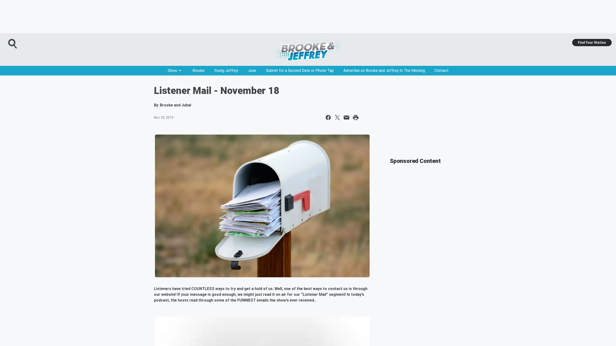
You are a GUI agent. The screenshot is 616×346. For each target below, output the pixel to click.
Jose (252, 70)
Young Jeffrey (226, 70)
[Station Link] (308, 49)
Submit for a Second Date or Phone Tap (300, 70)
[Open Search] (13, 44)
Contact (442, 70)
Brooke (198, 70)
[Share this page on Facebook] (328, 117)
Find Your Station (592, 42)
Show (172, 70)
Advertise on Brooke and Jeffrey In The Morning (384, 70)
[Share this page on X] (337, 117)
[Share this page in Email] (346, 117)
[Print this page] (355, 117)
